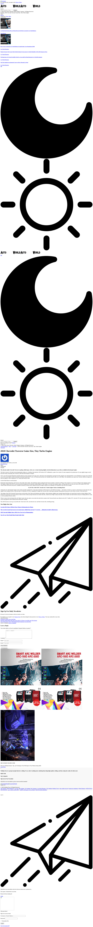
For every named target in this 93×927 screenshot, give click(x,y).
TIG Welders (49, 788)
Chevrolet (3, 447)
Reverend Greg (4, 464)
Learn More (3, 767)
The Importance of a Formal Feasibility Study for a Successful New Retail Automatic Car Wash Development (21, 57)
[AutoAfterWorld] (20, 7)
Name (2, 640)
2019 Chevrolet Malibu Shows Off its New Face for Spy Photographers (17, 512)
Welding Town (55, 788)
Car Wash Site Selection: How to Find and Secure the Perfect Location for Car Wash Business (18, 30)
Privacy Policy (19, 2)
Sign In (13, 442)
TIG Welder (27, 788)
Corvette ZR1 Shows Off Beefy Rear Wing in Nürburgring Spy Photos (17, 507)
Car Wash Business (5, 49)
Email (2, 643)
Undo (2, 896)
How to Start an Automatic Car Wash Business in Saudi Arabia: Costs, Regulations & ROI (18, 46)
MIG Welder (21, 788)
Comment (3, 638)
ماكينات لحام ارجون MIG (13, 789)
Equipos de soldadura (73, 788)
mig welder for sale (64, 788)
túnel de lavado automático (41, 789)
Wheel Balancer (10, 788)
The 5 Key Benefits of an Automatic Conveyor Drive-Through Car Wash (14, 62)
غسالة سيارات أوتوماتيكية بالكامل (27, 789)
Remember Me (5, 921)
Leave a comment (12, 623)
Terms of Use (17, 616)
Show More (8, 16)
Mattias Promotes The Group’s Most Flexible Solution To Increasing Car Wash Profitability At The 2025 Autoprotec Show (24, 51)
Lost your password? (5, 925)
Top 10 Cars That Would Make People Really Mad (12, 515)
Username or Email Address (7, 915)
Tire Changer (3, 788)
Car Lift (16, 788)
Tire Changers (34, 788)
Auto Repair (3, 33)
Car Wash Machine (41, 788)
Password (3, 918)
